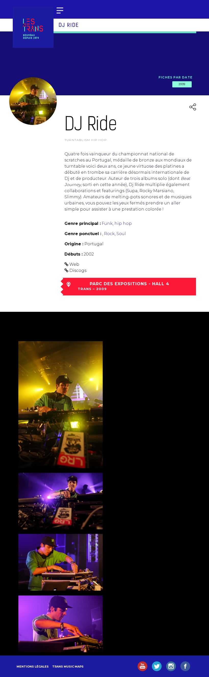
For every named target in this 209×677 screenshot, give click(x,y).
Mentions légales (33, 666)
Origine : (73, 244)
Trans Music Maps (68, 666)
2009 (182, 84)
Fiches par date (175, 77)
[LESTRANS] (33, 27)
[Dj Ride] (60, 562)
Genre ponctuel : (82, 233)
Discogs (77, 270)
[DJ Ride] (60, 404)
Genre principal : (82, 223)
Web (74, 264)
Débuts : (73, 254)
